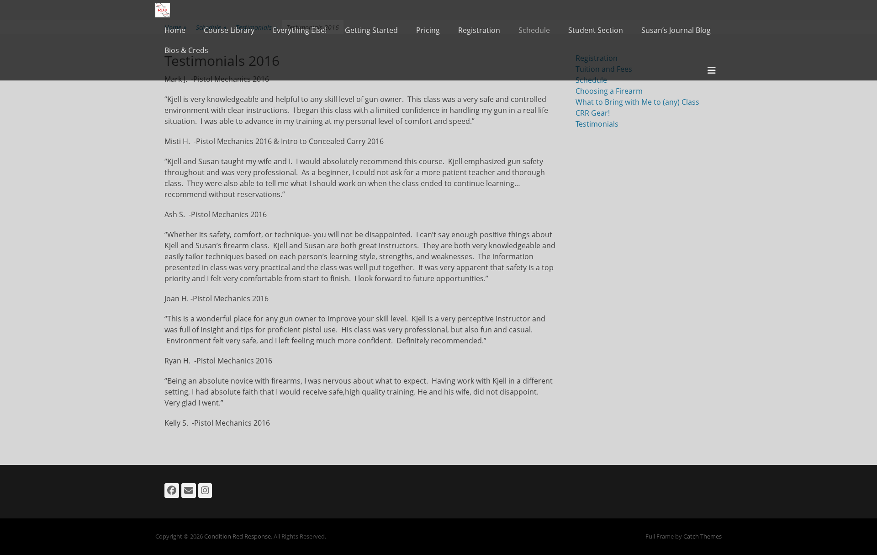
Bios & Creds (186, 50)
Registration (479, 30)
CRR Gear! (593, 113)
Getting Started (371, 30)
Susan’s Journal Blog (676, 30)
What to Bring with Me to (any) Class (637, 102)
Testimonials (597, 124)
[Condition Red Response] (162, 10)
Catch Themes (702, 536)
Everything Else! (300, 30)
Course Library (229, 30)
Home (174, 30)
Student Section (595, 30)
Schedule (534, 30)
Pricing (428, 30)
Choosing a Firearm (609, 91)
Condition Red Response (237, 536)
